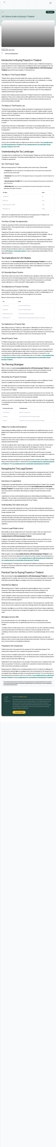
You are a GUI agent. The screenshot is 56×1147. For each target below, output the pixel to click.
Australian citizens (20, 251)
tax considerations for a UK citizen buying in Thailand (35, 558)
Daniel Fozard (23, 696)
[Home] (8, 2)
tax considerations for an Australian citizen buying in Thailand (30, 463)
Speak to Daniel (19, 712)
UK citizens (9, 251)
